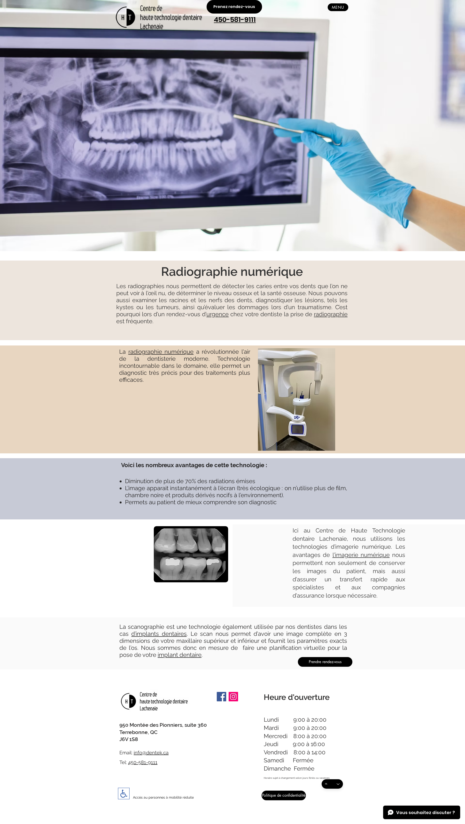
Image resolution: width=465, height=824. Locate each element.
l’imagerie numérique (361, 554)
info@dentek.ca (151, 753)
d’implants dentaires (158, 633)
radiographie (331, 314)
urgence (217, 314)
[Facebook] (221, 696)
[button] (338, 7)
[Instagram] (233, 696)
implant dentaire (180, 654)
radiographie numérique (161, 351)
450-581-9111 (142, 762)
